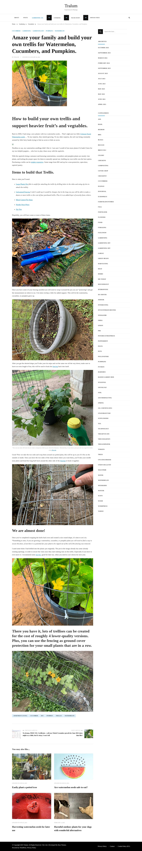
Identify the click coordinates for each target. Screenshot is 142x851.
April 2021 (102, 104)
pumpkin (50, 715)
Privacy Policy (31, 847)
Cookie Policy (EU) (124, 846)
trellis (59, 715)
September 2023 (104, 68)
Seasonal (102, 382)
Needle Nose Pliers (22, 205)
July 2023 (101, 78)
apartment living (20, 715)
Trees (100, 454)
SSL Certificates (105, 408)
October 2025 (103, 47)
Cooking (57, 18)
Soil (100, 392)
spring (101, 403)
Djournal (102, 191)
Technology (103, 428)
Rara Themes (62, 845)
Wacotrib (102, 470)
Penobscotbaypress (106, 336)
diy (42, 715)
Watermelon (60, 31)
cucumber (34, 715)
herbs (100, 274)
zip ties (38, 555)
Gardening (27, 31)
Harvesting (103, 263)
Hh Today (102, 279)
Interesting (103, 305)
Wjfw (100, 496)
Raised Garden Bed (106, 377)
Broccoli (102, 150)
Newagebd (102, 315)
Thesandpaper (104, 444)
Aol (99, 119)
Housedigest (103, 284)
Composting (103, 165)
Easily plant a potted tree (24, 787)
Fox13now (102, 232)
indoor (101, 299)
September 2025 (104, 53)
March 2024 (102, 58)
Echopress (102, 196)
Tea (99, 423)
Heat (100, 269)
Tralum (71, 5)
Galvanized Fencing (23, 192)
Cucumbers (16, 31)
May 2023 (101, 89)
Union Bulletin (104, 465)
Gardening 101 (37, 18)
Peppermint (103, 341)
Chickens (102, 160)
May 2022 (101, 94)
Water (100, 475)
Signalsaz (102, 387)
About (16, 17)
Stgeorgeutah (104, 413)
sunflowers (103, 418)
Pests (100, 346)
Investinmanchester (107, 310)
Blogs (100, 140)
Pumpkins (49, 31)
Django (101, 186)
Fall (100, 207)
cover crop (103, 171)
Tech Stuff (75, 18)
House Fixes (95, 17)
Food (100, 222)
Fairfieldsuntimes (106, 202)
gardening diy (38, 31)
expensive (39, 162)
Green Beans (103, 258)
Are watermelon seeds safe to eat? (71, 787)
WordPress (103, 506)
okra (100, 320)
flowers (101, 217)
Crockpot (102, 176)
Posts (25, 17)
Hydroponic (103, 289)
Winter (101, 490)
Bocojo (101, 145)
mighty (33, 162)
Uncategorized (104, 459)
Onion (100, 325)
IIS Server (102, 294)
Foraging (102, 227)
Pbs (99, 330)
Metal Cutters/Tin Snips (24, 200)
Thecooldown (104, 439)
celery (101, 155)
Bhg (99, 134)
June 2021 (101, 99)
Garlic (101, 253)
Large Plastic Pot (22, 184)
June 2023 (101, 84)
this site (54, 450)
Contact (112, 846)
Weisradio (102, 485)
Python (101, 367)
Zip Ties (19, 209)
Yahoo (101, 511)
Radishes (102, 372)
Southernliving (105, 398)
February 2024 (104, 63)
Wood (100, 501)
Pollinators (103, 356)
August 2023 (103, 73)
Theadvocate (103, 434)
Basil (100, 124)
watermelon (69, 715)
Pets (100, 351)
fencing (55, 366)
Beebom (101, 129)
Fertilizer (102, 212)
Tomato (101, 449)
